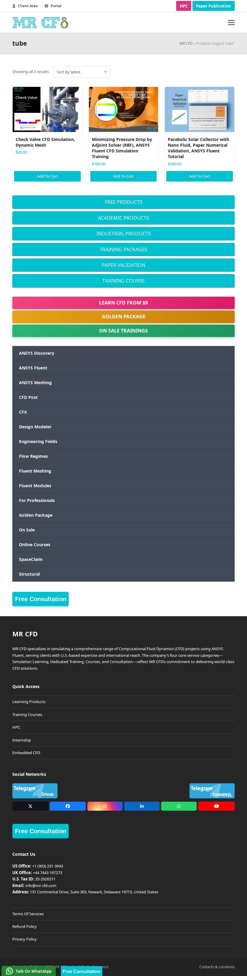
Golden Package (123, 316)
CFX (23, 412)
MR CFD (186, 43)
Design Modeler (35, 427)
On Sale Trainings (123, 330)
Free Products (123, 202)
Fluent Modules (35, 485)
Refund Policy (24, 926)
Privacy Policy (24, 939)
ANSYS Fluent (33, 368)
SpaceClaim (31, 559)
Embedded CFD (26, 752)
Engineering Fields (38, 441)
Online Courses (34, 544)
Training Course (123, 280)
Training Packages (123, 249)
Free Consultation (40, 599)
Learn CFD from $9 (123, 302)
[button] (231, 22)
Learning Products (28, 701)
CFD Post (28, 397)
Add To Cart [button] (47, 176)
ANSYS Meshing (35, 382)
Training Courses (27, 714)
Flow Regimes (33, 456)
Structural (29, 574)
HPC (184, 6)
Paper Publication (213, 6)
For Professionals (37, 500)
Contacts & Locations (217, 966)
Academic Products (123, 218)
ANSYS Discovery (36, 353)
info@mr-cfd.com (40, 885)
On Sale (27, 530)
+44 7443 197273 (47, 872)
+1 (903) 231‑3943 (47, 866)
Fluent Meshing (35, 471)
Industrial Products (123, 233)
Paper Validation (123, 265)
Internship (21, 740)
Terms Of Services (28, 913)
